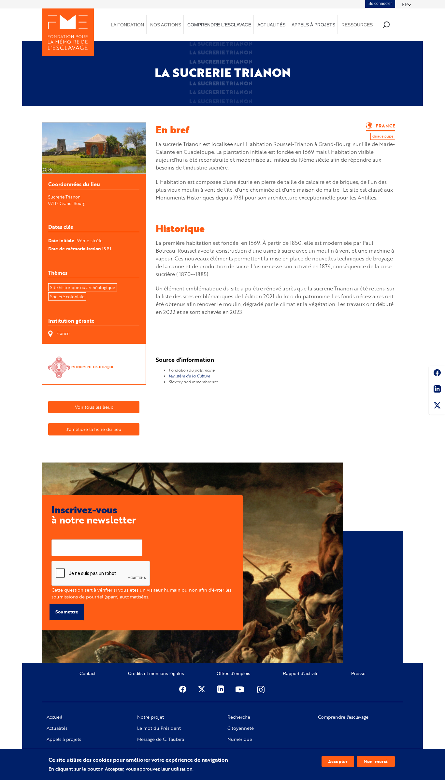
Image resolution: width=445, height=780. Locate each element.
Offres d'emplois (233, 673)
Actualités (57, 728)
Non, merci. (376, 761)
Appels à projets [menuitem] (313, 24)
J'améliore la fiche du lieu (94, 429)
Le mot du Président (159, 728)
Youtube (240, 689)
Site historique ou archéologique (82, 287)
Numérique (239, 739)
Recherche (238, 717)
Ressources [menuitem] (357, 24)
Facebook (437, 374)
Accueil (54, 717)
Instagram (261, 689)
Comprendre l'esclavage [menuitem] (219, 24)
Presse (358, 673)
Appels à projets (64, 739)
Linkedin (437, 390)
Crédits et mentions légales (156, 673)
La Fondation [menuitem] (127, 24)
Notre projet (150, 717)
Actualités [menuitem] (271, 24)
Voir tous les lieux (94, 407)
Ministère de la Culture (190, 376)
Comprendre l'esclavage (343, 717)
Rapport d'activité (301, 673)
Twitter (437, 406)
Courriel (60, 534)
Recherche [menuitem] (386, 24)
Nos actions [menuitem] (165, 24)
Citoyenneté (240, 728)
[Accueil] (68, 32)
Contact (87, 673)
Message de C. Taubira (160, 739)
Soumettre (66, 611)
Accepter (338, 761)
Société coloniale (67, 297)
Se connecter (380, 4)
